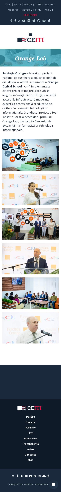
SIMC (38, 9)
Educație (30, 422)
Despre (30, 416)
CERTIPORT (30, 15)
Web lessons (45, 4)
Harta (17, 4)
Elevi (30, 433)
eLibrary (29, 4)
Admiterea (30, 438)
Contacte (30, 454)
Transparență (30, 444)
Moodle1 (13, 9)
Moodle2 (27, 9)
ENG (30, 460)
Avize (30, 449)
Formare (30, 427)
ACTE (48, 9)
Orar (8, 4)
